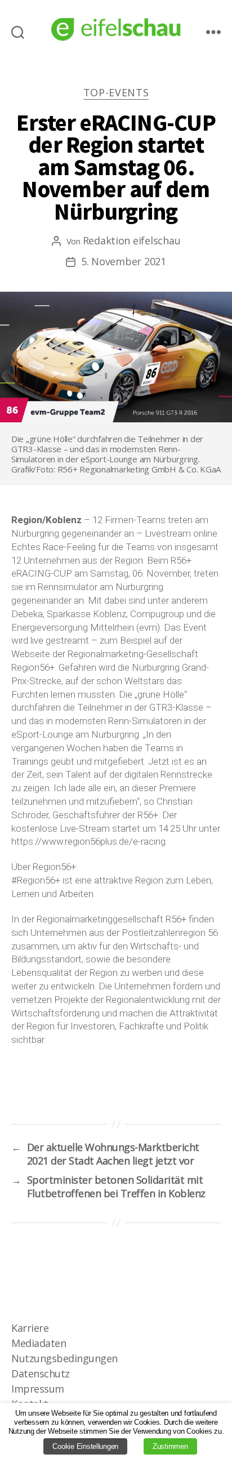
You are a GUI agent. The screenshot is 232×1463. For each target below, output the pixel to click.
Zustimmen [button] (170, 1446)
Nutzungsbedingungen (64, 1358)
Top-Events (116, 92)
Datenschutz (40, 1373)
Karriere (29, 1328)
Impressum (37, 1388)
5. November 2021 (123, 261)
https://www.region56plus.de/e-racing (88, 841)
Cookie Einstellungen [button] (85, 1446)
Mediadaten (38, 1343)
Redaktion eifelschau (132, 240)
